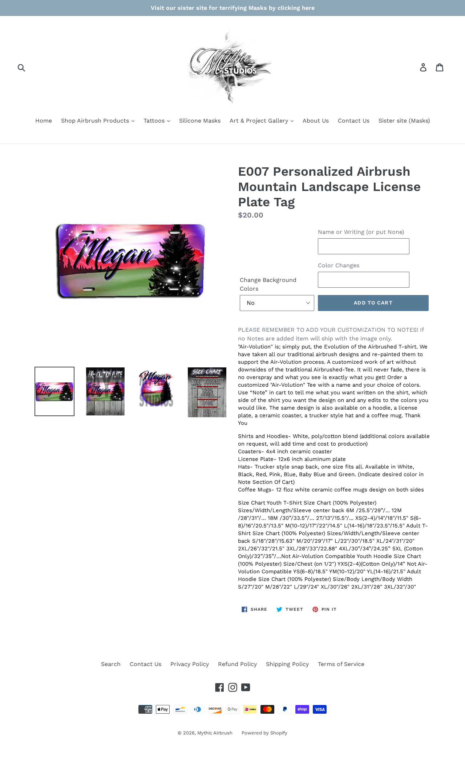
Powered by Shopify (264, 733)
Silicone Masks (200, 120)
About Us (316, 120)
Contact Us (353, 120)
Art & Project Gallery (260, 120)
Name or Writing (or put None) (361, 231)
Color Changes (338, 265)
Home (43, 120)
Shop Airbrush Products (96, 120)
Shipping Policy (287, 664)
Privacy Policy (189, 664)
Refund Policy (237, 664)
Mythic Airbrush (214, 733)
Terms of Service (341, 664)
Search (111, 664)
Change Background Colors (268, 284)
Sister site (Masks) (404, 120)
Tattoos (154, 120)
